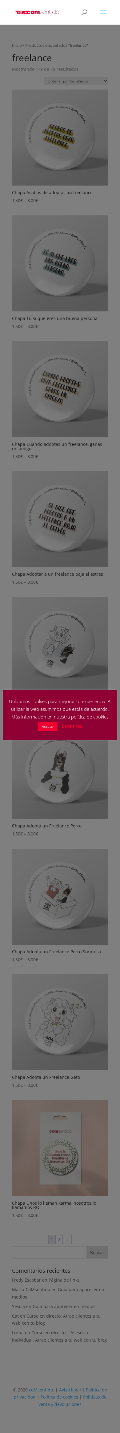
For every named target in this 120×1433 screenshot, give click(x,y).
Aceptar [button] (48, 726)
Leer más (72, 726)
